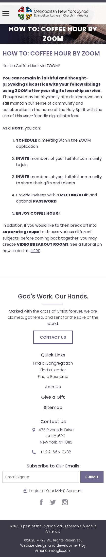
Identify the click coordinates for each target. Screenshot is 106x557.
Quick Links (53, 355)
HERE (35, 251)
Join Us (53, 387)
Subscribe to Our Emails (53, 466)
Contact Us (53, 337)
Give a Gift (53, 397)
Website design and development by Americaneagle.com (53, 548)
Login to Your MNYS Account (55, 491)
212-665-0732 (58, 452)
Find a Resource (53, 376)
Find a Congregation (53, 363)
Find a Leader (53, 370)
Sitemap (53, 407)
